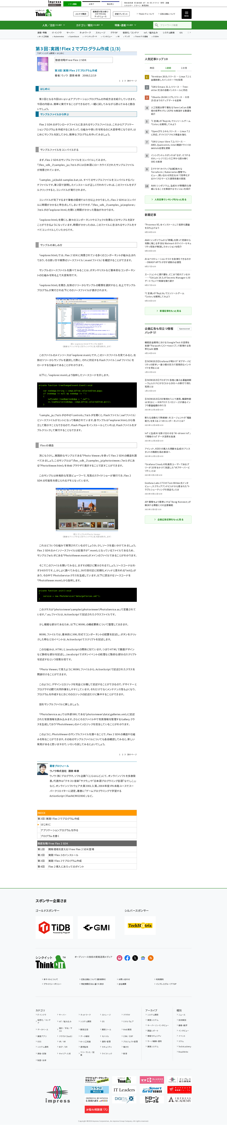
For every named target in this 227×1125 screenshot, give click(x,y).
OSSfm (156, 37)
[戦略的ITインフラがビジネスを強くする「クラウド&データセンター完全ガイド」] (97, 1081)
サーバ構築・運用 (154, 1041)
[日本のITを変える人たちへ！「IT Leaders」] (124, 1091)
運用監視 (84, 1046)
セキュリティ (107, 1046)
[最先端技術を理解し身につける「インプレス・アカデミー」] (179, 1101)
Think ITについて (146, 13)
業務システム (152, 1020)
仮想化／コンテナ (131, 32)
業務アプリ (41, 1036)
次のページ (132, 80)
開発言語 (84, 1029)
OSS (39, 1041)
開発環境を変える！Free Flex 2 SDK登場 (71, 849)
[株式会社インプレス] (58, 1094)
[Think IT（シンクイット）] (51, 966)
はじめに (46, 824)
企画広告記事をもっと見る (170, 519)
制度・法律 (41, 1060)
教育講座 (145, 5)
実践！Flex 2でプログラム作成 (65, 861)
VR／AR (62, 1041)
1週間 (168, 68)
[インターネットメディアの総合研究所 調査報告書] (179, 1081)
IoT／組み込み (151, 32)
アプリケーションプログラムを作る (59, 830)
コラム (181, 1041)
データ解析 (85, 1036)
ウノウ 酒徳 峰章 (70, 75)
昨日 (152, 68)
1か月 (184, 68)
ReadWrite (183, 1051)
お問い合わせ (124, 979)
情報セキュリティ (154, 1036)
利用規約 (160, 979)
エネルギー (128, 5)
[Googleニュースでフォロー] (143, 958)
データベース (42, 1029)
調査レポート (152, 1030)
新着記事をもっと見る (170, 310)
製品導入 (110, 4)
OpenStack (74, 37)
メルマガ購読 (80, 13)
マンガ (127, 37)
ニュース (182, 1014)
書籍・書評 (182, 1025)
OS (181, 32)
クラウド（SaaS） (65, 1036)
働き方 (126, 1046)
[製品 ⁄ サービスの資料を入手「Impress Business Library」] (97, 1101)
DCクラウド (154, 3)
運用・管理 (106, 1041)
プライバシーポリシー (53, 984)
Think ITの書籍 (141, 37)
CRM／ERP (128, 1036)
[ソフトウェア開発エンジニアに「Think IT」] (124, 1081)
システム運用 (43, 1046)
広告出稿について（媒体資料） (93, 979)
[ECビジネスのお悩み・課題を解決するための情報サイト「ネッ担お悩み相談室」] (97, 1111)
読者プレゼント (121, 13)
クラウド (114, 32)
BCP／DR (63, 1046)
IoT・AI (146, 3)
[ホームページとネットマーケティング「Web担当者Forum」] (152, 1081)
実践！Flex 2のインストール (63, 855)
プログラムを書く (50, 836)
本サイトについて (51, 979)
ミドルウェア (128, 1021)
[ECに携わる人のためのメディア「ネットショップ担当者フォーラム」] (179, 1091)
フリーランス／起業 (87, 1053)
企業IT (91, 4)
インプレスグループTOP (166, 984)
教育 (125, 1053)
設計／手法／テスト (65, 1029)
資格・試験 (41, 1053)
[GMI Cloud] (96, 927)
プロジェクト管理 (130, 1041)
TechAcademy (184, 1046)
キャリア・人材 (65, 1053)
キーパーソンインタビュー (158, 1025)
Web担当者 (128, 3)
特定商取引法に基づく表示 (92, 984)
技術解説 (182, 1020)
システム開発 (169, 32)
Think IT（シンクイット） (51, 12)
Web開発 (127, 1029)
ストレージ (100, 32)
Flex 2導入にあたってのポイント (66, 866)
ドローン (137, 5)
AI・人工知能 (44, 37)
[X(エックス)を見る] (135, 958)
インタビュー (107, 37)
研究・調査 (165, 3)
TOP (39, 53)
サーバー (70, 32)
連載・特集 (42, 32)
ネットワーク (85, 32)
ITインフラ (57, 32)
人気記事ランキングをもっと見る (170, 199)
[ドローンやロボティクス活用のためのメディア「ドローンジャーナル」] (152, 1101)
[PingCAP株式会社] (54, 927)
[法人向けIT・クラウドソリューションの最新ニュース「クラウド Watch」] (97, 1091)
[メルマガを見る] (119, 958)
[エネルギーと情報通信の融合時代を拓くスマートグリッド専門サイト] (152, 1091)
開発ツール (106, 1029)
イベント (182, 1036)
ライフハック (107, 1053)
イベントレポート (90, 37)
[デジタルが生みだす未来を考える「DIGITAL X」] (124, 1101)
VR (118, 37)
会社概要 (122, 984)
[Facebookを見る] (127, 958)
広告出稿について (167, 13)
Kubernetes (59, 37)
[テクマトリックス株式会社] (140, 925)
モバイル (105, 1036)
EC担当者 (138, 3)
